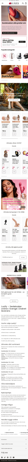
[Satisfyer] (11, 71)
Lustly (3, 460)
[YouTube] (13, 457)
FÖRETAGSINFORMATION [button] (6, 448)
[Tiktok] (4, 457)
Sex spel (3, 378)
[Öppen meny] (3, 3)
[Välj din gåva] (14, 41)
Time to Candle (4, 160)
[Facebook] (2, 457)
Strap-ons (3, 377)
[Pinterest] (7, 457)
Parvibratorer (4, 374)
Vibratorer (3, 353)
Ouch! (4, 229)
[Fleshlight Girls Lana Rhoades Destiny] (16, 118)
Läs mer (3, 295)
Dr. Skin (15, 229)
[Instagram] (10, 457)
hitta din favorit (14, 100)
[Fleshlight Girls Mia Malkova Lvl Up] (5, 118)
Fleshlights (3, 364)
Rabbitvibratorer (4, 358)
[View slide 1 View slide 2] (14, 194)
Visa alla (14, 301)
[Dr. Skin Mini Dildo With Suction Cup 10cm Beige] (16, 222)
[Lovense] (14, 194)
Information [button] (4, 439)
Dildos (2, 354)
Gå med (23, 257)
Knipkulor (3, 356)
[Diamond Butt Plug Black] (5, 222)
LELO (24, 160)
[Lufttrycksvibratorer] (14, 20)
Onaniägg (3, 366)
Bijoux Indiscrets (16, 160)
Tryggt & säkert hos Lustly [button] (7, 444)
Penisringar (3, 367)
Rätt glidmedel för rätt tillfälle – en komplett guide (13, 293)
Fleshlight (5, 124)
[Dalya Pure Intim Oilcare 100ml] (14, 266)
